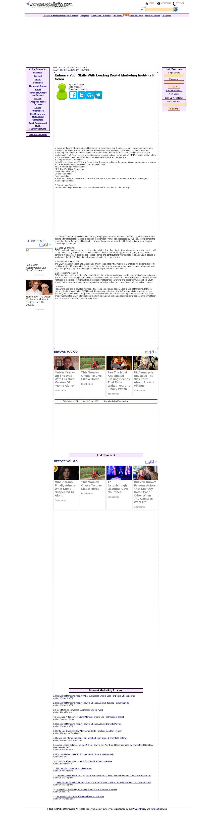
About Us (165, 3)
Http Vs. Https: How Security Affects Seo (74, 768)
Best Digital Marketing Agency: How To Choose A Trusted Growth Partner (88, 724)
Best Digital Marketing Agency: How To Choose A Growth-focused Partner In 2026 (92, 703)
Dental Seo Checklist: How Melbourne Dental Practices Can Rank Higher (88, 731)
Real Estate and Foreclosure (37, 115)
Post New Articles (152, 16)
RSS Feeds (118, 16)
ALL (55, 70)
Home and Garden (37, 86)
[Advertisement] (107, 41)
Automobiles (38, 111)
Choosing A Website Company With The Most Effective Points (84, 761)
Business (37, 73)
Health (38, 79)
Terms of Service (159, 809)
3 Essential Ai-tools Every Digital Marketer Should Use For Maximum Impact (89, 717)
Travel (38, 89)
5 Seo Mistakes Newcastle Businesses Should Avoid (79, 710)
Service (37, 98)
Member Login (136, 16)
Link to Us (166, 16)
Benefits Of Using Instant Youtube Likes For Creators (80, 796)
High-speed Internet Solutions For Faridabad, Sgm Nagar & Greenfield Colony (90, 738)
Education (38, 83)
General (38, 76)
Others (38, 107)
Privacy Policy (139, 809)
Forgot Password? (174, 90)
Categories (84, 16)
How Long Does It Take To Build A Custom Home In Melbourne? (84, 754)
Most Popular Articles (68, 16)
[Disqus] (106, 555)
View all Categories (38, 134)
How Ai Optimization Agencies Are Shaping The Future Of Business (87, 789)
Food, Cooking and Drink (38, 124)
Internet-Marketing (68, 70)
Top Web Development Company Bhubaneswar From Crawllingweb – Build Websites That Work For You (104, 775)
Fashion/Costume (37, 129)
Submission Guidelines (101, 16)
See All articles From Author (115, 401)
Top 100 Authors (50, 16)
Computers (37, 120)
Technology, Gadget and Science (38, 94)
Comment (73, 89)
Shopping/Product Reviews (37, 103)
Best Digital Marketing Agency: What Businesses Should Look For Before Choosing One (95, 696)
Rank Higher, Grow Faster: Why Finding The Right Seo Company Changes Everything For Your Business (104, 782)
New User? (174, 94)
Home (151, 3)
